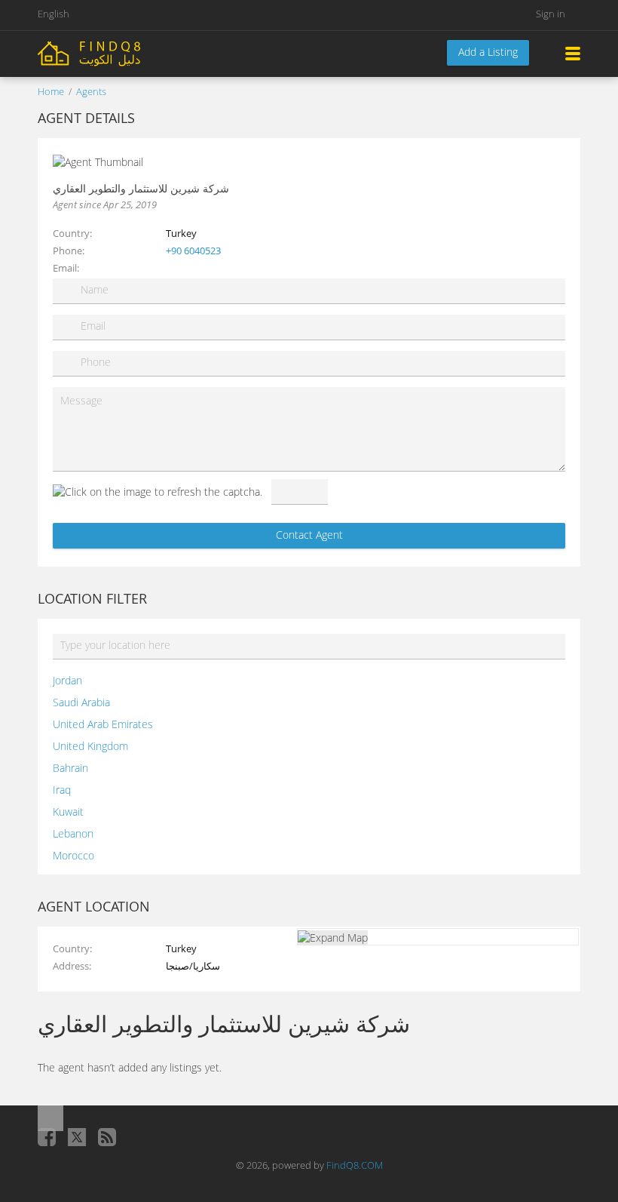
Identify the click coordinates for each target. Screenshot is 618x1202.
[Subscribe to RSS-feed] (107, 1137)
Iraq (62, 789)
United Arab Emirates (103, 724)
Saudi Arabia (81, 702)
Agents (91, 91)
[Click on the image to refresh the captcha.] (157, 491)
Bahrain (70, 768)
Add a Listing (488, 52)
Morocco (73, 855)
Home (51, 91)
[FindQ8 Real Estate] (120, 52)
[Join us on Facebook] (47, 1137)
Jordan (67, 680)
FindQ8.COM (354, 1165)
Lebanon (73, 833)
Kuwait (68, 811)
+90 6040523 (193, 250)
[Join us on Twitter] (77, 1137)
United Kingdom (90, 746)
